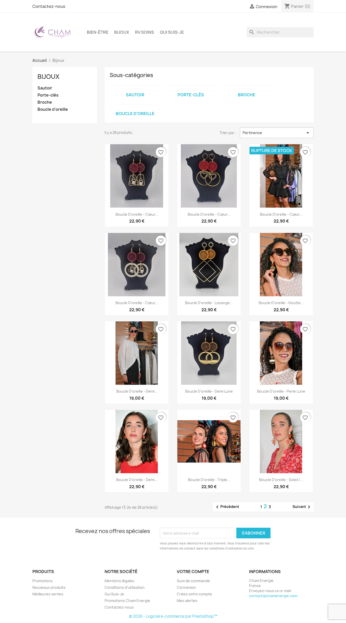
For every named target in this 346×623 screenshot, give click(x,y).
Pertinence (277, 133)
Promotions (42, 580)
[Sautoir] (135, 88)
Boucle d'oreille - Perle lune (281, 391)
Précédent (226, 507)
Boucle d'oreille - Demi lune (209, 391)
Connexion (186, 587)
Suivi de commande (193, 580)
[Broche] (246, 88)
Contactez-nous (48, 6)
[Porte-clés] (190, 88)
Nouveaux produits (49, 587)
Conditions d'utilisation (125, 587)
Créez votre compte (194, 594)
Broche (44, 102)
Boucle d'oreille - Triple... (209, 479)
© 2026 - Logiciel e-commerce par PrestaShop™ (173, 616)
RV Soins (144, 32)
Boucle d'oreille (52, 109)
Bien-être (97, 32)
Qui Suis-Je (172, 32)
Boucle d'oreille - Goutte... (281, 302)
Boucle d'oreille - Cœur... (137, 214)
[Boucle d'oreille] (135, 106)
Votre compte (193, 571)
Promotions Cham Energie (127, 600)
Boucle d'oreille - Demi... (137, 391)
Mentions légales (119, 580)
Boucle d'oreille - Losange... (209, 302)
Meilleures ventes (47, 594)
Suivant (302, 507)
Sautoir (44, 88)
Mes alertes (187, 600)
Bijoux (121, 32)
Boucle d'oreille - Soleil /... (281, 479)
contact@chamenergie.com (273, 595)
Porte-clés (48, 95)
